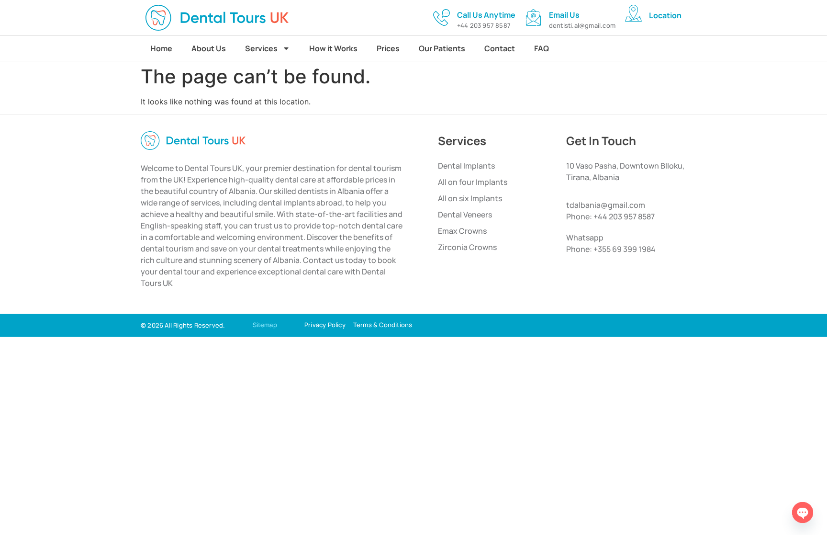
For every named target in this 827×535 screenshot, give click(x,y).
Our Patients (442, 48)
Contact (499, 48)
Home (161, 48)
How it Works (333, 48)
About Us (208, 48)
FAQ (541, 48)
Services (261, 48)
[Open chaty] (802, 512)
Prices (388, 48)
